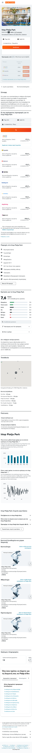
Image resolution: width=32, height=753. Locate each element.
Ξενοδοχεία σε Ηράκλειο (10, 705)
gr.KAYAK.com (5, 745)
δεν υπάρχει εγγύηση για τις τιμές (9, 727)
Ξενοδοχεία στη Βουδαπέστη (11, 691)
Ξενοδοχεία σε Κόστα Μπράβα (8, 748)
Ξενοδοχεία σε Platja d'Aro (23, 748)
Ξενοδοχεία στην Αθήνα (10, 707)
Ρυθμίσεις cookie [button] (5, 236)
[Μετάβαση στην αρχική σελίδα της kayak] (10, 2)
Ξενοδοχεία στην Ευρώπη (22, 745)
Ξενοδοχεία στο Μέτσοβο (10, 700)
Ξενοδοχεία (12, 745)
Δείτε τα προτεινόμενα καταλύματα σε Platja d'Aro (24, 613)
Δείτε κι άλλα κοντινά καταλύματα (25, 547)
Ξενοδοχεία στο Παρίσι (10, 694)
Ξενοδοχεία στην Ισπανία (8, 746)
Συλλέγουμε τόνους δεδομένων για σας (14, 734)
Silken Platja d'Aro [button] (6, 566)
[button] (2, 2)
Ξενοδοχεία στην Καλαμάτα (11, 696)
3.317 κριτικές (18, 32)
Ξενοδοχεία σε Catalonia (21, 746)
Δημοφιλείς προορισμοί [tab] (10, 678)
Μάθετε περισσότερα (8, 229)
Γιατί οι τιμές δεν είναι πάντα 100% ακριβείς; (15, 737)
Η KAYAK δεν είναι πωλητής (10, 731)
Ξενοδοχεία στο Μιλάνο (10, 698)
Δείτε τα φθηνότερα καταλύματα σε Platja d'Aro (24, 580)
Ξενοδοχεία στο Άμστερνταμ (11, 702)
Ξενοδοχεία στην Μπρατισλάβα (12, 689)
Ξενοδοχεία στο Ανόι (9, 711)
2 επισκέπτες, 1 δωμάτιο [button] (10, 43)
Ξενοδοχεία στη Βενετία (10, 709)
